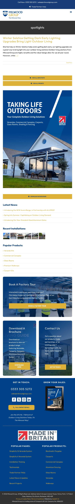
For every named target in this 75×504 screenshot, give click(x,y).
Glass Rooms (9, 261)
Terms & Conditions (38, 499)
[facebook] (14, 400)
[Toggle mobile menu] (71, 12)
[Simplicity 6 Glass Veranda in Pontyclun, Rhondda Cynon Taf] (6, 236)
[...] (16, 55)
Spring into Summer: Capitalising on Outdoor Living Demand (27, 215)
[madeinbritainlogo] (37, 431)
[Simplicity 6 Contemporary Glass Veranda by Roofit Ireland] (34, 236)
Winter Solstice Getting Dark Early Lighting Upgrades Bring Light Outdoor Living (31, 39)
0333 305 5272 (30, 2)
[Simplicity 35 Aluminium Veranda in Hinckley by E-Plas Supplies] (20, 236)
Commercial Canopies (12, 256)
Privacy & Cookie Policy (23, 499)
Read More (69, 62)
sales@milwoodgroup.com (47, 2)
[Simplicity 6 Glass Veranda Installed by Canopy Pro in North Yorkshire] (13, 236)
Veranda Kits (9, 251)
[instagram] (24, 400)
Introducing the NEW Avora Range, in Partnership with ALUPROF (29, 210)
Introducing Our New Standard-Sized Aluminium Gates (25, 220)
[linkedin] (29, 400)
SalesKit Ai (55, 499)
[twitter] (19, 400)
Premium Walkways (11, 265)
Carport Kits (9, 270)
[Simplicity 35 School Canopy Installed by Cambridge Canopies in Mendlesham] (42, 236)
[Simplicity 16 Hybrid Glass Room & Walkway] (27, 236)
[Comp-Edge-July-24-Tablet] (55, 387)
